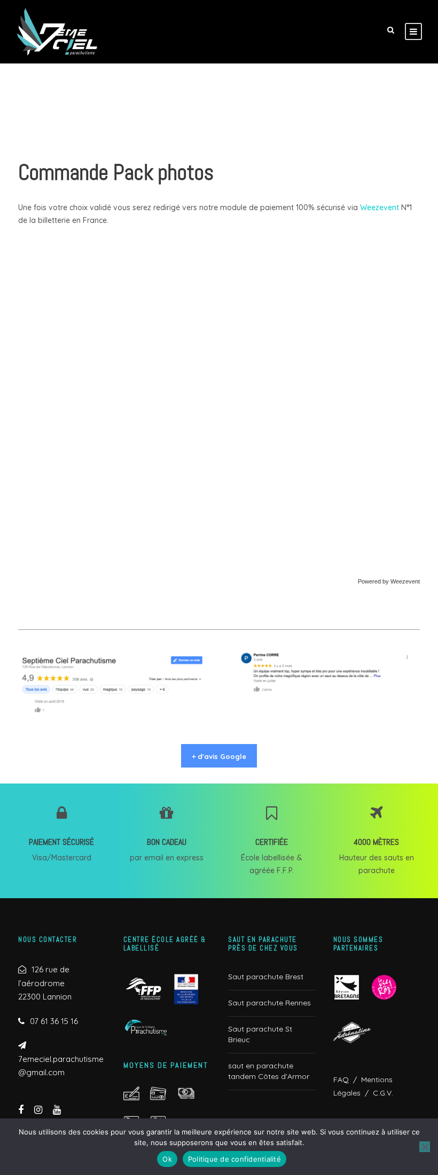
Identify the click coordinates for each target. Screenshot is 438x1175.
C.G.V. (381, 1093)
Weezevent (379, 207)
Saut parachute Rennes (269, 1003)
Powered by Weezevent (389, 581)
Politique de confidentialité (234, 1159)
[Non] (424, 1146)
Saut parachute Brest (265, 976)
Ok (167, 1159)
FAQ (341, 1079)
